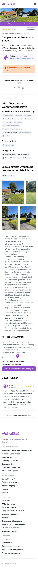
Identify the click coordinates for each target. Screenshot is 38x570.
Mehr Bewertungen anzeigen (19, 415)
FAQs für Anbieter (9, 507)
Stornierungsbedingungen (12, 549)
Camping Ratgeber (9, 457)
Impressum (6, 539)
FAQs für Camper (9, 504)
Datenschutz (7, 543)
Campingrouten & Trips (11, 467)
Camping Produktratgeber (12, 461)
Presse (5, 492)
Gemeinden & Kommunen (12, 521)
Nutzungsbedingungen (11, 553)
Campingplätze (8, 464)
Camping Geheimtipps (11, 454)
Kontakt (5, 489)
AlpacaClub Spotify (10, 471)
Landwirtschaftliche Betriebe (13, 511)
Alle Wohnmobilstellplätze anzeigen (19, 369)
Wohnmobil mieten (9, 531)
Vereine (5, 518)
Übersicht (6, 501)
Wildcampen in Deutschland (13, 524)
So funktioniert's (9, 479)
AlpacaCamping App (10, 486)
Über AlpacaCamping (10, 482)
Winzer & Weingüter (10, 514)
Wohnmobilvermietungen (12, 528)
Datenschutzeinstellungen (13, 546)
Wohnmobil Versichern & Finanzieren (17, 450)
